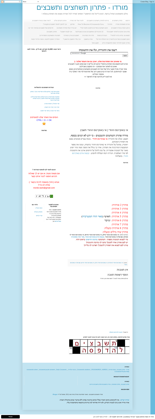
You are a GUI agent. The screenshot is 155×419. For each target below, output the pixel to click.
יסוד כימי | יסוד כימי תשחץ (51, 107)
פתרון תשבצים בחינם (96, 384)
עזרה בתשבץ (88, 39)
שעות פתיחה (112, 369)
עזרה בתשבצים (106, 384)
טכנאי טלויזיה (72, 369)
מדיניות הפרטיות (88, 35)
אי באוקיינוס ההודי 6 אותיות (115, 262)
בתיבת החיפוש (91, 239)
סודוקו (72, 24)
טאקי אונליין (39, 208)
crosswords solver (32, 369)
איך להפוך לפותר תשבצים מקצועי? (55, 24)
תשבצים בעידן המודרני (71, 35)
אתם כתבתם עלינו (60, 20)
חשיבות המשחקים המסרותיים (50, 35)
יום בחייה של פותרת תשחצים (67, 28)
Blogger (55, 394)
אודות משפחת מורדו (123, 24)
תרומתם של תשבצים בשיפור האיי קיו (40, 28)
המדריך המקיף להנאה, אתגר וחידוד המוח (45, 39)
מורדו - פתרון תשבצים (123, 369)
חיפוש (128, 20)
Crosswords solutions (83, 369)
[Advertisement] (98, 109)
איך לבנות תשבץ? (66, 32)
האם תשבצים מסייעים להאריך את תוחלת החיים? (113, 39)
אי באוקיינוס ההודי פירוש (87, 262)
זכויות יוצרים (125, 400)
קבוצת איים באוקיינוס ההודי (94, 237)
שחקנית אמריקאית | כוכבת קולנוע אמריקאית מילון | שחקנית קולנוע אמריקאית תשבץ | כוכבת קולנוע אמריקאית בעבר (45, 98)
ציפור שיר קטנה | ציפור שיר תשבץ (49, 110)
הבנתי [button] (10, 417)
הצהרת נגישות (102, 35)
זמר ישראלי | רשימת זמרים (51, 103)
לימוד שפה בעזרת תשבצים (41, 20)
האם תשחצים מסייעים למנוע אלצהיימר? (94, 28)
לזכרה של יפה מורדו (76, 20)
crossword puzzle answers (47, 369)
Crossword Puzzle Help (122, 371)
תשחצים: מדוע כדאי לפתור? (120, 35)
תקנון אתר (95, 43)
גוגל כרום (58, 221)
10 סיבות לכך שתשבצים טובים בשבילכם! (89, 32)
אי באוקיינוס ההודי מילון (101, 262)
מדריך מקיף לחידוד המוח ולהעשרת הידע (116, 43)
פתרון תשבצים (52, 32)
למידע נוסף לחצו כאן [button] (100, 417)
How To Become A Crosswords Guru (91, 24)
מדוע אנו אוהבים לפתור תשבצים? (118, 32)
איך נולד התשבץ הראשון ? (72, 39)
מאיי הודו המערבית (92, 216)
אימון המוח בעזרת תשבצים (120, 28)
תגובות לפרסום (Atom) (115, 332)
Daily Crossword (61, 369)
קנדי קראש (39, 215)
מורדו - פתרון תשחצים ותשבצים (82, 7)
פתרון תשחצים (117, 20)
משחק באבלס (38, 212)
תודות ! (109, 24)
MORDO (104, 369)
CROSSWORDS (96, 369)
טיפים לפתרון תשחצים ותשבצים (98, 20)
